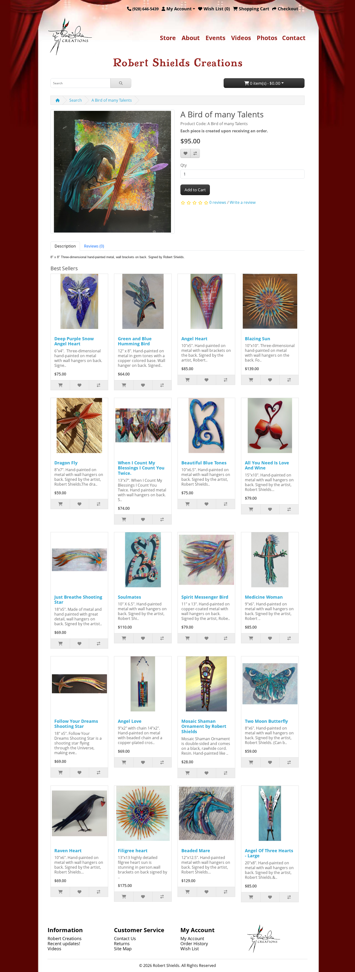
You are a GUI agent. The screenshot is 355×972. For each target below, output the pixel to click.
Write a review (243, 202)
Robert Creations (65, 938)
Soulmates (129, 597)
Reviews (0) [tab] (94, 246)
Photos (267, 38)
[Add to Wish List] (185, 153)
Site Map (123, 948)
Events (215, 38)
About (191, 38)
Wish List (189, 948)
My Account (192, 938)
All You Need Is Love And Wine (267, 465)
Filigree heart (133, 850)
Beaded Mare (195, 850)
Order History (194, 943)
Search (75, 100)
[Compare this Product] (195, 153)
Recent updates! (64, 943)
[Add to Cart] (60, 385)
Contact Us (125, 938)
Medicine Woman (264, 597)
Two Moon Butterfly (266, 721)
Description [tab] (65, 246)
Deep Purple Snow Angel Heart (74, 341)
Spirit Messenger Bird (204, 597)
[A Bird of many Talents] (112, 173)
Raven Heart (68, 850)
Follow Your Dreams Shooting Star (76, 723)
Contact (293, 38)
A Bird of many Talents (112, 100)
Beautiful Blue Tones (204, 463)
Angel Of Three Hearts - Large (269, 853)
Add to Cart (195, 189)
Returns (122, 943)
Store (168, 38)
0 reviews (217, 202)
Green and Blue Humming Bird (135, 341)
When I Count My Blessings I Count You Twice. (141, 468)
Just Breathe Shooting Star (78, 599)
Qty (183, 165)
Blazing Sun (257, 338)
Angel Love (130, 721)
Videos (241, 38)
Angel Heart (194, 338)
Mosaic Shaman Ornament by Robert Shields (203, 726)
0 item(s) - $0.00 (264, 83)
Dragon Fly (66, 463)
